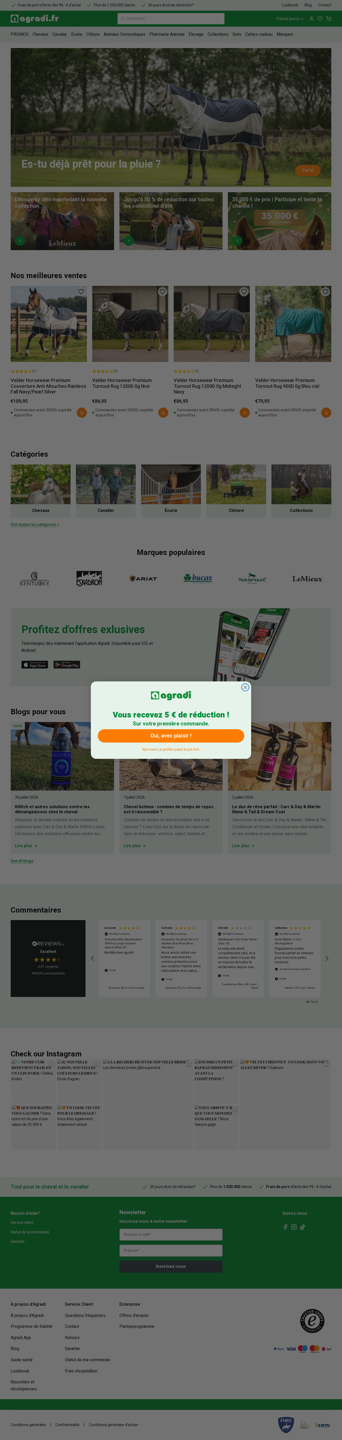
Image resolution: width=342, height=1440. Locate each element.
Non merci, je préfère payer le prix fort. (171, 748)
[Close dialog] (245, 687)
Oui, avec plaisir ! (171, 736)
